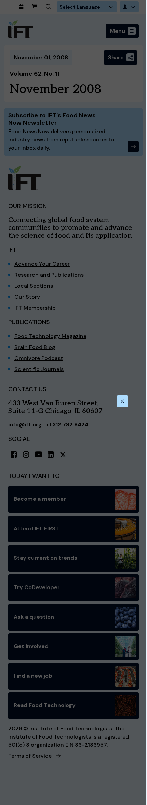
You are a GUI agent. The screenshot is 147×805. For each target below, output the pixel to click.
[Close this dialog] (122, 401)
